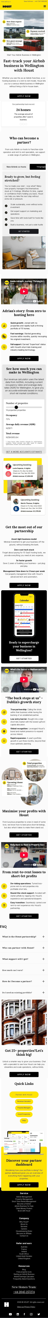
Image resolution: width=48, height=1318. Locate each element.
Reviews (24, 1226)
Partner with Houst (24, 1095)
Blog (24, 1270)
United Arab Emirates (24, 1256)
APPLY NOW (24, 96)
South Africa (24, 1254)
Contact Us (24, 1236)
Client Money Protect (24, 1208)
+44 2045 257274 (24, 1292)
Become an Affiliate (24, 1233)
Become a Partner (24, 1204)
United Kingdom (24, 1258)
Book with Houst (24, 1211)
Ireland (24, 1251)
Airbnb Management (24, 1197)
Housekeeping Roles (24, 1231)
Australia (24, 1247)
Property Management (24, 1199)
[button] (44, 6)
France (24, 1249)
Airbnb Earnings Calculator (24, 1276)
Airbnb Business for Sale (24, 1206)
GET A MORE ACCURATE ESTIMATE (24, 452)
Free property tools (24, 1272)
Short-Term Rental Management (24, 1201)
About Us (24, 1224)
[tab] (16, 167)
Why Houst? (24, 1222)
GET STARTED (24, 231)
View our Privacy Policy (26, 1307)
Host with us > (6, 1)
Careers (24, 1229)
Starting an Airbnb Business (24, 1274)
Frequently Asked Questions (24, 1279)
